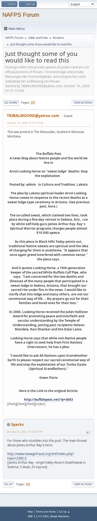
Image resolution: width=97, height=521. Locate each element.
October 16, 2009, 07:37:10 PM (25, 123)
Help (30, 511)
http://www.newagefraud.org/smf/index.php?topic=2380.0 (40, 456)
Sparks (17, 424)
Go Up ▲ (64, 511)
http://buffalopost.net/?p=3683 (48, 399)
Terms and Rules (46, 511)
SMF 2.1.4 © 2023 (38, 516)
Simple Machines (59, 516)
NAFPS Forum (20, 15)
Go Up (8, 484)
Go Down (10, 102)
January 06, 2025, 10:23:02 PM (25, 431)
